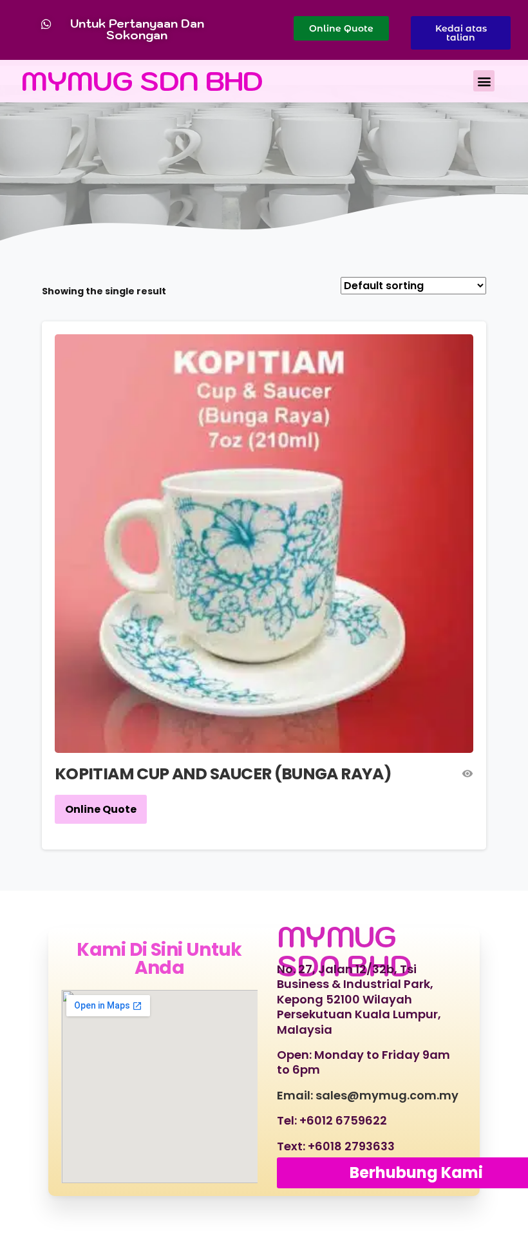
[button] (484, 80)
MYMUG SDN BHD (142, 81)
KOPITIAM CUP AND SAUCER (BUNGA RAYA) (223, 774)
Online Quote (101, 809)
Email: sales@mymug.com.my (367, 1095)
